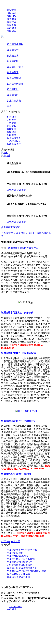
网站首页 (11, 10)
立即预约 (21, 190)
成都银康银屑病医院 (18, 248)
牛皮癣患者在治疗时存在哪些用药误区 (26, 571)
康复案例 (11, 19)
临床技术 (11, 22)
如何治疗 (11, 117)
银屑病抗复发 (14, 138)
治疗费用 (11, 120)
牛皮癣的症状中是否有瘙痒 (21, 559)
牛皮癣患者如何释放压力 (19, 562)
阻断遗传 (11, 135)
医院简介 (11, 13)
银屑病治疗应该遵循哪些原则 (22, 568)
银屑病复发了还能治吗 (18, 574)
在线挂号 (15, 541)
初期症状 (11, 126)
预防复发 (11, 129)
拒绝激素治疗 (14, 144)
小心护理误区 (14, 141)
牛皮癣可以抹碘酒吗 (17, 556)
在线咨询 (11, 28)
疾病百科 (11, 25)
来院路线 (11, 31)
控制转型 (11, 132)
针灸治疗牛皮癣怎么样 (18, 577)
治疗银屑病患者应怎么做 (19, 565)
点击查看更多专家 (11, 227)
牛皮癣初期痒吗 (15, 553)
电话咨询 (5, 541)
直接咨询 (33, 248)
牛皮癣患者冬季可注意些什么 (22, 550)
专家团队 (11, 16)
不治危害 (11, 123)
